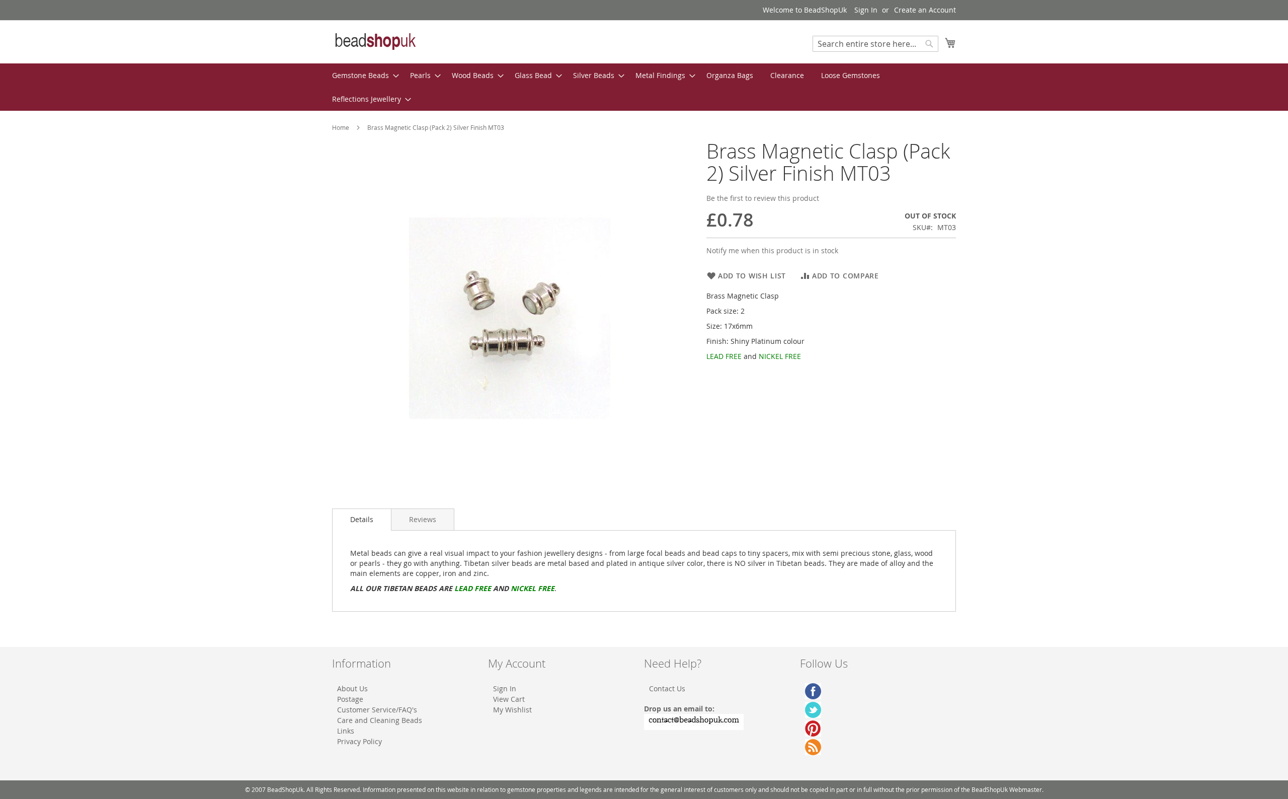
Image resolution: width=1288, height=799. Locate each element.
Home (340, 127)
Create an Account (925, 10)
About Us (352, 688)
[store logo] (375, 41)
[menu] (644, 87)
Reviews (422, 519)
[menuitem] (362, 75)
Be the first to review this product (762, 198)
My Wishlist (512, 709)
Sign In (865, 10)
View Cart (509, 699)
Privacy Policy (359, 741)
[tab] (361, 520)
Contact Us (667, 688)
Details (361, 519)
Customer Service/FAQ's (377, 709)
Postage (350, 699)
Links (345, 731)
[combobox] (875, 44)
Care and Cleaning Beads (379, 720)
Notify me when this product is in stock (772, 250)
